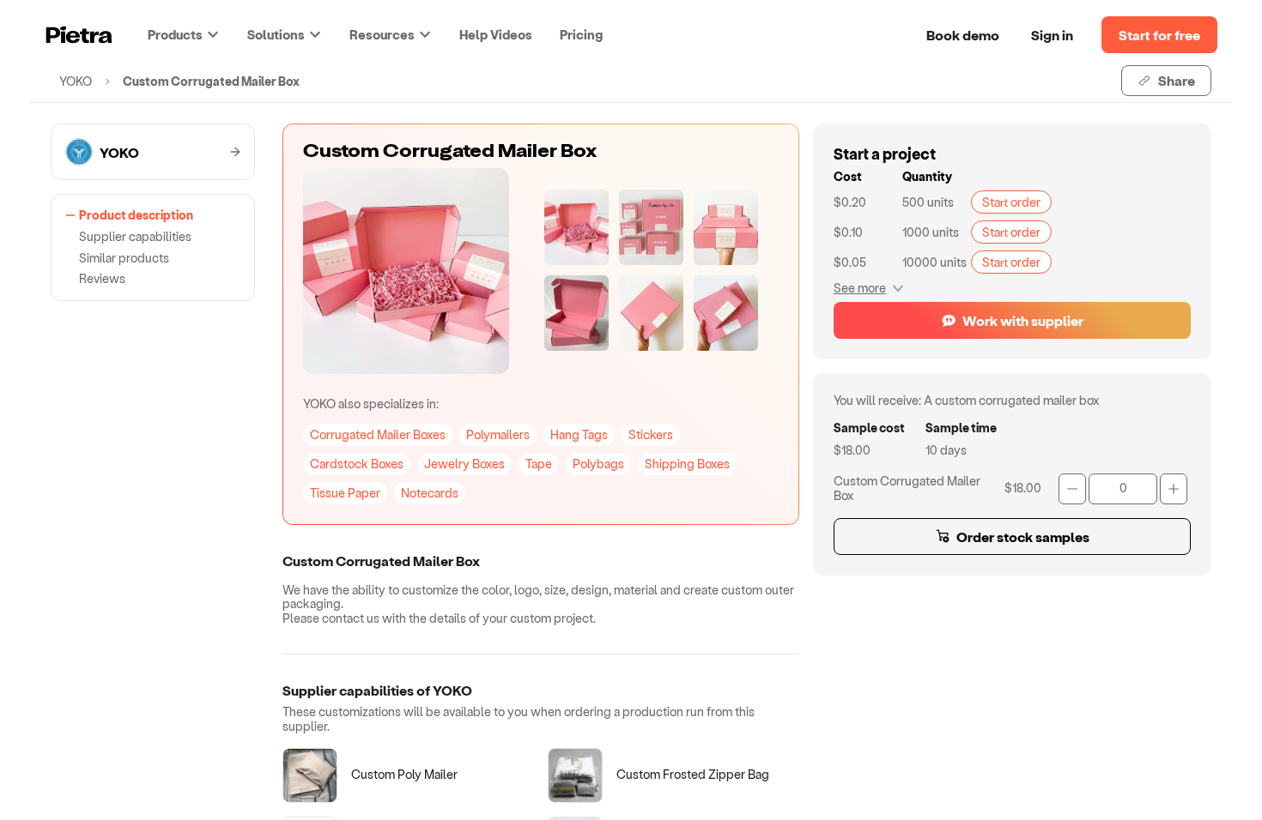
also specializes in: (371, 403)
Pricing (581, 34)
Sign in (1052, 35)
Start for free (1159, 35)
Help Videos (495, 34)
